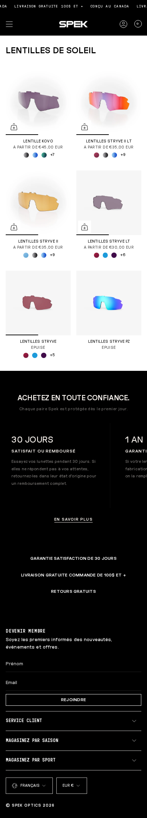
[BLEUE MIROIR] (105, 255)
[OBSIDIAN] (114, 255)
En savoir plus (73, 519)
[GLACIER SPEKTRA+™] (26, 255)
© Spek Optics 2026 (30, 805)
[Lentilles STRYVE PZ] (108, 303)
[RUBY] (96, 255)
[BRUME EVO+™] (26, 155)
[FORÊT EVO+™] (44, 155)
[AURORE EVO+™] (35, 155)
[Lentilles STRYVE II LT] (108, 102)
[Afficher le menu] (9, 24)
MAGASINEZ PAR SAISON (32, 740)
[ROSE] (96, 155)
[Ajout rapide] (13, 126)
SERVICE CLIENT (24, 721)
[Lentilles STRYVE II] (38, 202)
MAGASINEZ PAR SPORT (31, 760)
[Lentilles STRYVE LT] (108, 202)
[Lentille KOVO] (38, 102)
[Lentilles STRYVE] (38, 303)
